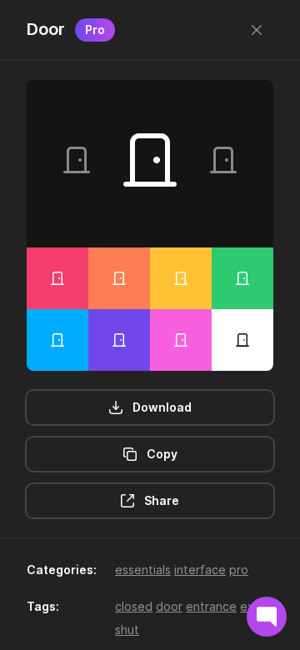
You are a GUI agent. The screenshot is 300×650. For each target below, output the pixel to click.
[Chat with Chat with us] (267, 617)
